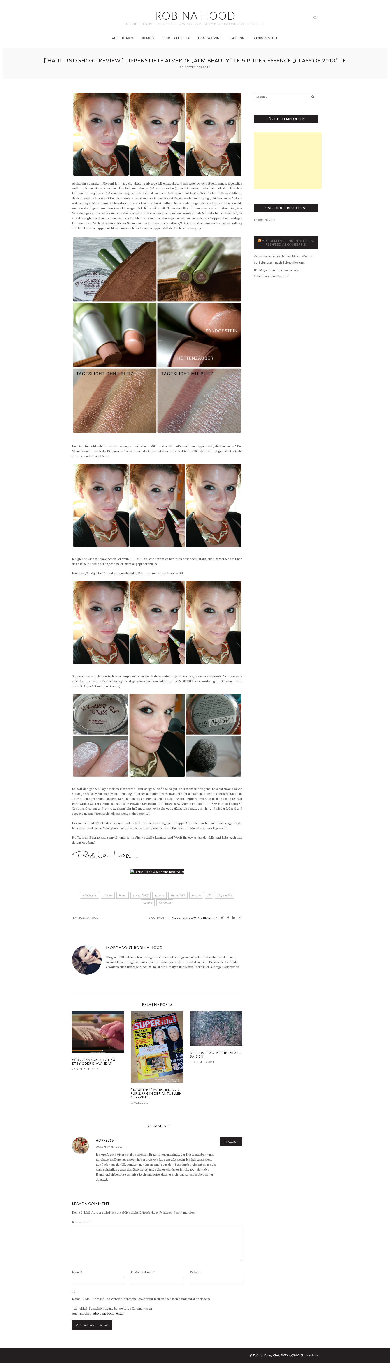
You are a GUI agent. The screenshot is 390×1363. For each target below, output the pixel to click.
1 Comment (157, 917)
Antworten (230, 1142)
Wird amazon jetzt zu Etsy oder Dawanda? (93, 1061)
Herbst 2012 (178, 895)
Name (77, 1272)
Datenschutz (309, 1355)
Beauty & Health (201, 917)
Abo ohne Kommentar (108, 1313)
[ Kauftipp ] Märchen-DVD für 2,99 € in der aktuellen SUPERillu (156, 1093)
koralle (196, 895)
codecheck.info (264, 219)
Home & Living (210, 38)
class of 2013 (140, 895)
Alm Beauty (89, 895)
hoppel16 (105, 1140)
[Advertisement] (288, 160)
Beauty (148, 38)
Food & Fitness (176, 38)
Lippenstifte (224, 895)
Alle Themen (122, 38)
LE (208, 895)
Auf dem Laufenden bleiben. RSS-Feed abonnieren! (288, 242)
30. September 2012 (109, 1146)
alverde (107, 895)
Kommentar (81, 1222)
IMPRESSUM (289, 1355)
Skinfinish (165, 902)
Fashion (237, 38)
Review (147, 902)
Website (195, 1272)
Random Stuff (265, 38)
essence (159, 895)
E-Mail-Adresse (143, 1272)
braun (122, 895)
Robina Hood (88, 917)
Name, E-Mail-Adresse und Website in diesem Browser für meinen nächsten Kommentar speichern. (141, 1299)
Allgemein (179, 917)
